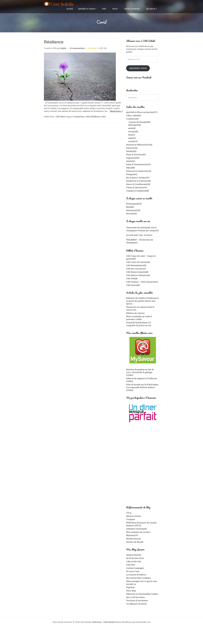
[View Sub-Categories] (127, 122)
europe (133, 131)
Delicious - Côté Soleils (103, 622)
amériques (134, 125)
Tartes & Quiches (136, 187)
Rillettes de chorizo (135, 313)
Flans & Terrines (136, 154)
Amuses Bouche (133, 555)
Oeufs (130, 161)
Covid (87, 117)
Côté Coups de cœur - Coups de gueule (141, 257)
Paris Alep (131, 590)
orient (132, 141)
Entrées (132, 148)
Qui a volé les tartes (135, 597)
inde (132, 138)
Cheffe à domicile (132, 9)
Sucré (114, 9)
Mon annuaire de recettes (138, 532)
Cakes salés (133, 115)
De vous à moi (132, 571)
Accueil (69, 9)
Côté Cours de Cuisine (138, 262)
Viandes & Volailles (137, 191)
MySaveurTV (132, 535)
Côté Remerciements (137, 272)
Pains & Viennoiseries (138, 164)
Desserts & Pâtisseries (139, 145)
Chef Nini (130, 565)
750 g (128, 513)
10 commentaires (77, 48)
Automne (133, 210)
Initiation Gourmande (136, 529)
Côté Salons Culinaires (138, 275)
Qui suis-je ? (151, 9)
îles (131, 135)
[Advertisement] (142, 466)
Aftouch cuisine (133, 516)
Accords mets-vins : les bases (139, 235)
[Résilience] (80, 100)
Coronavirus (78, 117)
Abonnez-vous (138, 68)
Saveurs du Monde (134, 542)
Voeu (103, 117)
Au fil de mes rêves (135, 558)
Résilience (53, 42)
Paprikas (130, 587)
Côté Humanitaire (136, 265)
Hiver (131, 213)
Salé (104, 9)
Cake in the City (133, 561)
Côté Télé (131, 278)
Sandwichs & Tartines (138, 181)
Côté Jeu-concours (136, 269)
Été (130, 207)
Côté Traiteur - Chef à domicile (142, 282)
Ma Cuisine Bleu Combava (138, 578)
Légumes (132, 158)
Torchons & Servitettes (137, 600)
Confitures (132, 119)
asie (131, 128)
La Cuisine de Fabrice (136, 574)
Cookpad (130, 519)
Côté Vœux (60, 117)
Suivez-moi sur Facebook (138, 77)
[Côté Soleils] (58, 4)
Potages (131, 174)
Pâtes (130, 168)
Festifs (131, 151)
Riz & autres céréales (137, 177)
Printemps (134, 204)
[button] (80, 77)
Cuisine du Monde (139, 122)
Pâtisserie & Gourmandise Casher (142, 594)
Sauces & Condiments (138, 184)
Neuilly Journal (133, 538)
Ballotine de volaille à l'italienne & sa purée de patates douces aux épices (142, 301)
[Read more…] (116, 111)
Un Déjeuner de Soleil (136, 604)
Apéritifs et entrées (87, 9)
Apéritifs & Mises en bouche (141, 112)
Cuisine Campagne (135, 568)
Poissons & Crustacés (138, 171)
